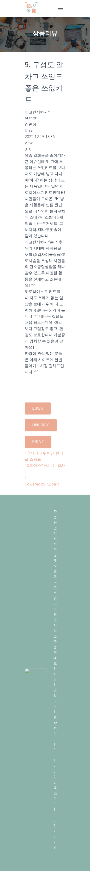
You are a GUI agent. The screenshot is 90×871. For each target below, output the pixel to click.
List (28, 477)
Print (38, 441)
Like (37, 408)
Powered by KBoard (42, 484)
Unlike (40, 425)
